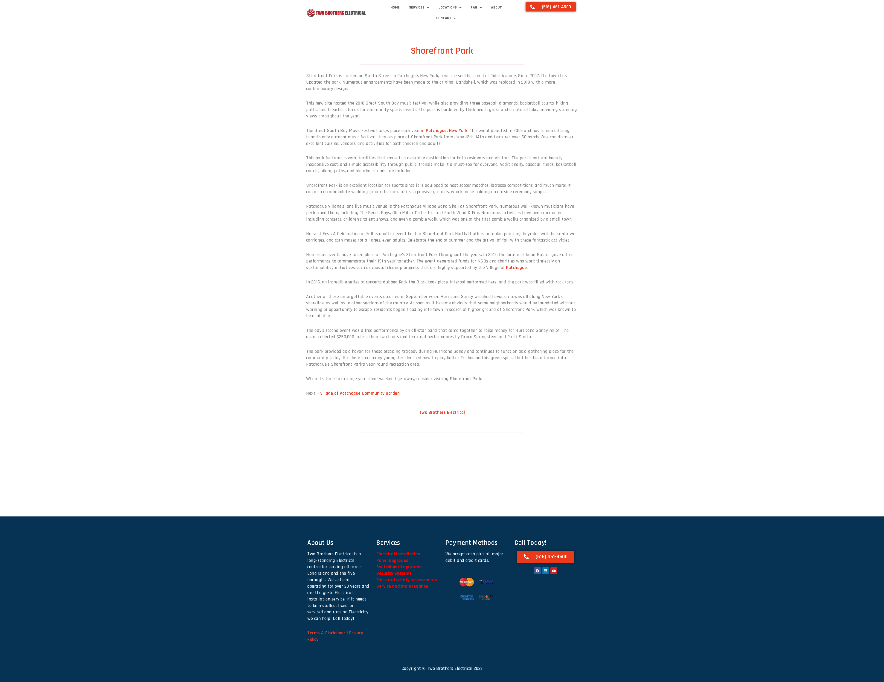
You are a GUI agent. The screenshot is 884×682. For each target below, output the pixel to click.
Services (417, 7)
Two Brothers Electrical (442, 412)
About (496, 7)
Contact (444, 18)
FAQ (474, 7)
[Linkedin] (545, 570)
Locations (448, 7)
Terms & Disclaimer (326, 633)
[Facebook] (537, 570)
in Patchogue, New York (444, 131)
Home (395, 7)
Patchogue (516, 268)
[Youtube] (553, 570)
